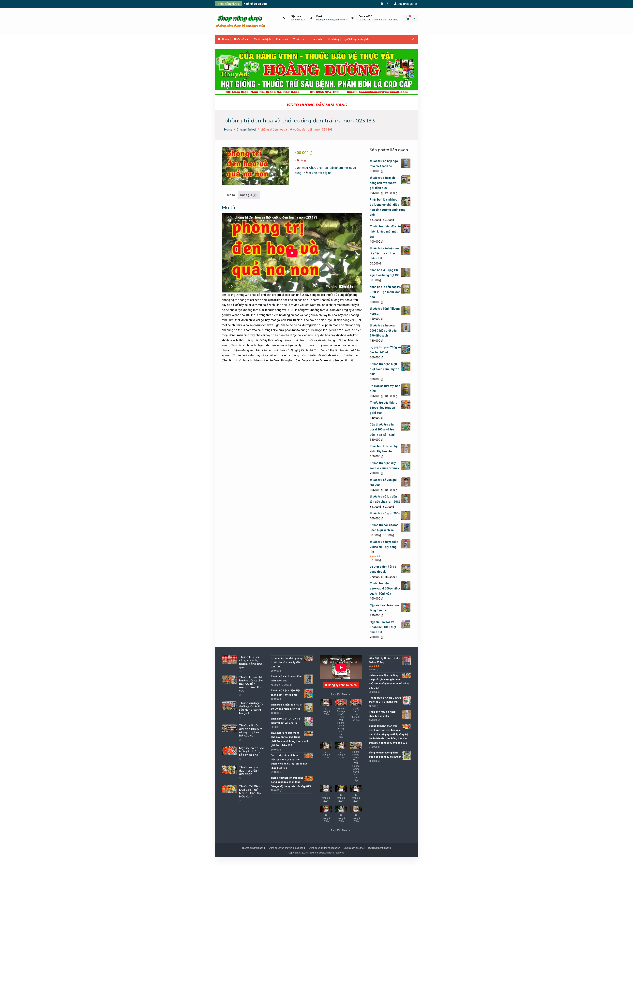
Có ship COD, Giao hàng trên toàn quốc (378, 20)
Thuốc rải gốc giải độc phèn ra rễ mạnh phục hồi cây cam (250, 730)
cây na (327, 173)
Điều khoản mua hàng (379, 848)
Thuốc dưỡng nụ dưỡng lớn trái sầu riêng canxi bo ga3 (251, 708)
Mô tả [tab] (231, 195)
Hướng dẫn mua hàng (253, 848)
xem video (317, 39)
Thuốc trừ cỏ (300, 39)
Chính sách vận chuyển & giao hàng (287, 848)
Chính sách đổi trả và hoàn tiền (324, 848)
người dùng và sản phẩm (357, 39)
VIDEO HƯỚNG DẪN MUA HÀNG (316, 105)
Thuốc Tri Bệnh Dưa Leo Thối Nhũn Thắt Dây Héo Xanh (250, 791)
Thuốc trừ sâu (241, 39)
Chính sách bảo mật (354, 848)
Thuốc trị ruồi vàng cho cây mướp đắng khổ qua (251, 662)
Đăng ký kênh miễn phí (342, 685)
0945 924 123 (298, 20)
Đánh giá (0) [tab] (248, 195)
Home (225, 39)
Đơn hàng (333, 39)
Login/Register (407, 3)
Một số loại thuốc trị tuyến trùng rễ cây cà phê (251, 751)
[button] (346, 694)
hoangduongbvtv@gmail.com (331, 20)
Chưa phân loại (246, 129)
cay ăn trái (315, 173)
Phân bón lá (282, 39)
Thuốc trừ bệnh (262, 39)
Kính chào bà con (255, 3)
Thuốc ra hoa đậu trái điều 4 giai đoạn (249, 770)
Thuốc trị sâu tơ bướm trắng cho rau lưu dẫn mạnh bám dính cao (251, 684)
